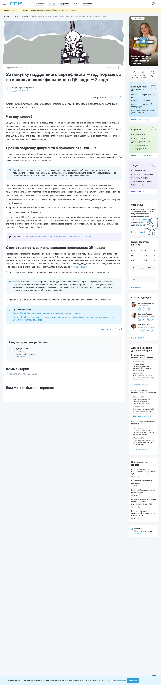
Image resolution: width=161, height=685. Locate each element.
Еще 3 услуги (136, 192)
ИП (75, 4)
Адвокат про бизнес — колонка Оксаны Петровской (143, 391)
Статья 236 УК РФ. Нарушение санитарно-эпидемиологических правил (46, 313)
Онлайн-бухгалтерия (139, 178)
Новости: (7, 10)
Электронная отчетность (141, 181)
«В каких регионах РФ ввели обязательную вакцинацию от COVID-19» (58, 236)
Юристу (52, 4)
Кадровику (64, 4)
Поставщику (87, 4)
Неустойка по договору (141, 101)
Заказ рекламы (137, 185)
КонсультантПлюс (139, 171)
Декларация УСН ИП (139, 145)
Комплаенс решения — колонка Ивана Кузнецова (142, 356)
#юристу (73, 10)
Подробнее (121, 680)
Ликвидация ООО (138, 149)
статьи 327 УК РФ (81, 188)
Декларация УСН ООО (140, 142)
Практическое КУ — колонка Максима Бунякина (143, 423)
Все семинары (137, 232)
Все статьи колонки (141, 385)
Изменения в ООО (138, 138)
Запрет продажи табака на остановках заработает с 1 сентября (43, 10)
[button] (143, 41)
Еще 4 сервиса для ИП (140, 156)
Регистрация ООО (138, 135)
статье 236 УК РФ (78, 267)
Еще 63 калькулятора (140, 120)
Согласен (133, 680)
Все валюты (136, 288)
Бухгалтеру (39, 4)
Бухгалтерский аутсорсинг (142, 174)
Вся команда (136, 338)
